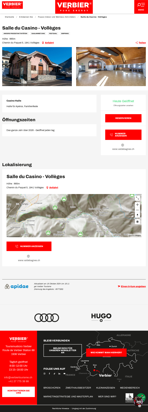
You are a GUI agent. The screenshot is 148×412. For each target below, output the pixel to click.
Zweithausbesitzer (78, 388)
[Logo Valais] (129, 397)
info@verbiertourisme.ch (18, 377)
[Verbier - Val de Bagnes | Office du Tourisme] (74, 7)
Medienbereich (130, 388)
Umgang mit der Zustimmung (84, 409)
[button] (37, 66)
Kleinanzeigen (105, 388)
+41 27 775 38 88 (18, 381)
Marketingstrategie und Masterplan (68, 396)
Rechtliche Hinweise (61, 409)
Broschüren (52, 388)
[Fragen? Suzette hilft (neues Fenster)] (138, 401)
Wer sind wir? (107, 396)
